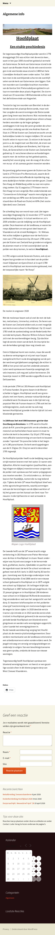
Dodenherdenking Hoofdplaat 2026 (17, 799)
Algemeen (10, 898)
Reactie (7, 732)
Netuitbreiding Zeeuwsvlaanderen (17, 794)
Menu (5, 3)
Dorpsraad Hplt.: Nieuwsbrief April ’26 (18, 803)
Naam (6, 752)
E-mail (7, 758)
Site (5, 764)
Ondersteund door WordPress (24, 929)
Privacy (6, 929)
